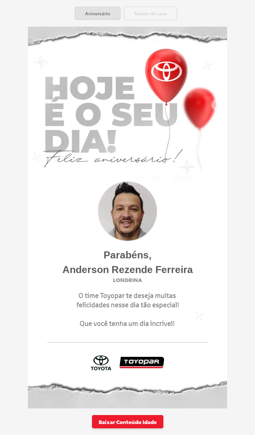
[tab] (98, 13)
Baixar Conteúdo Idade (128, 421)
